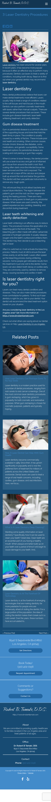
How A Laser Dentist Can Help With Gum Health (24, 454)
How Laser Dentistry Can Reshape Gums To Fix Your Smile (25, 379)
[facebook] (22, 779)
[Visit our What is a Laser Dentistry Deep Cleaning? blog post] (25, 509)
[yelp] (28, 779)
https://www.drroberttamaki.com (18, 316)
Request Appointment (25, 673)
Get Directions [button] (25, 650)
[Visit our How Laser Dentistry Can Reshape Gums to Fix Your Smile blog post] (25, 360)
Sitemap (30, 773)
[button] (47, 3)
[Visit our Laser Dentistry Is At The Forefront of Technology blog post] (25, 575)
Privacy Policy (22, 773)
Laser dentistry (9, 65)
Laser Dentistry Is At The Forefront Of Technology (22, 594)
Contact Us (25, 696)
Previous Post (9, 633)
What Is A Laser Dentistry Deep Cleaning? (24, 527)
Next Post (43, 633)
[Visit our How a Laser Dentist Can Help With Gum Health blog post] (25, 435)
